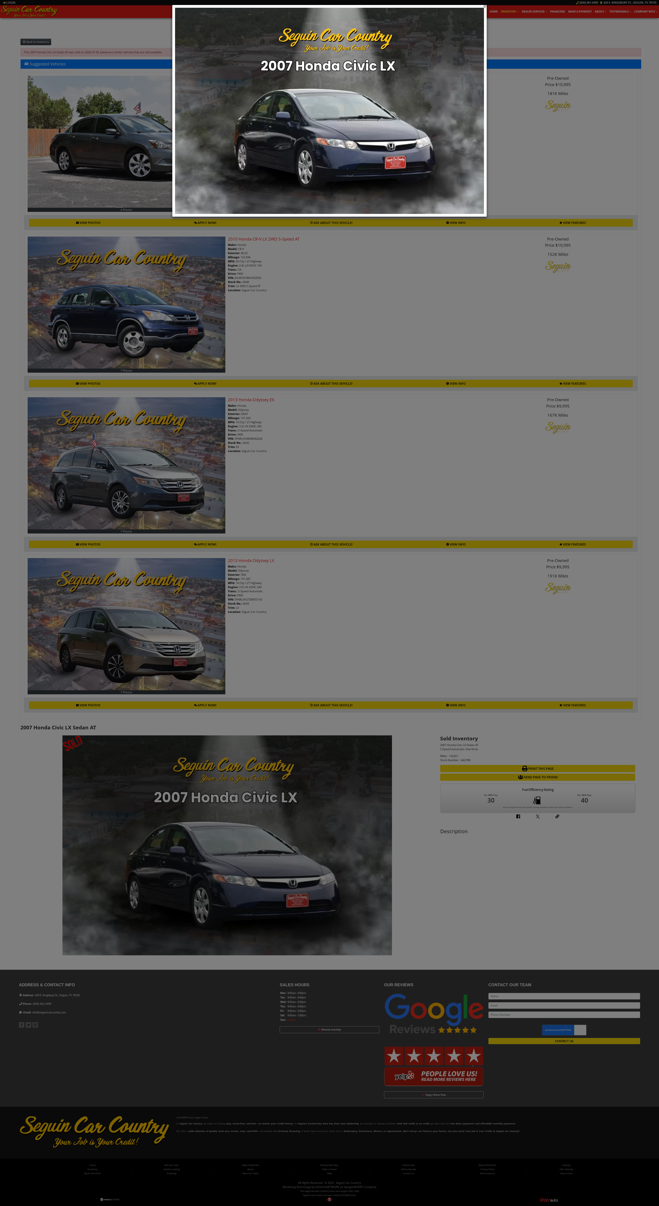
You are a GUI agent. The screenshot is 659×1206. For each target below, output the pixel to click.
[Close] (485, 6)
